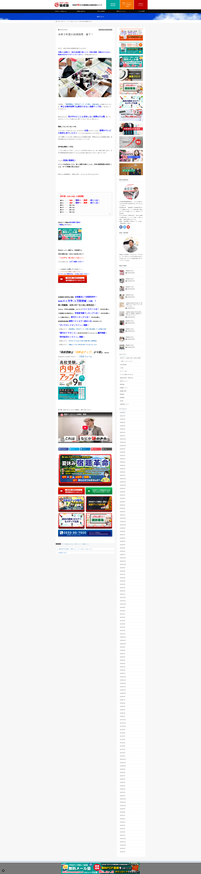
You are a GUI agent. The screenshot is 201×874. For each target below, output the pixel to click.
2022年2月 (122, 591)
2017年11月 (123, 723)
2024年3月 (122, 508)
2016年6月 (122, 779)
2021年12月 (123, 597)
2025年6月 (122, 458)
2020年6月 (122, 657)
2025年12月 (123, 439)
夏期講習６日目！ (130, 295)
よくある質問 (141, 11)
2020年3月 (122, 666)
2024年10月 (123, 485)
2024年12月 (123, 478)
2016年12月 (123, 759)
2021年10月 (123, 604)
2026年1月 (122, 435)
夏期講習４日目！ (130, 329)
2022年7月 (122, 574)
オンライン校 (123, 371)
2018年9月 (122, 696)
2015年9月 (122, 808)
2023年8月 (122, 531)
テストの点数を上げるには (105, 29)
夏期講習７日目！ (130, 287)
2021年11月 (123, 600)
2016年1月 (122, 795)
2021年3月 (122, 627)
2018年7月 (122, 699)
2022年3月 (122, 587)
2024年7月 (122, 495)
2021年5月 (122, 620)
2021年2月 (122, 630)
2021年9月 (122, 607)
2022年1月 (122, 594)
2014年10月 (123, 845)
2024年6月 (122, 498)
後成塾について (85, 544)
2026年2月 (122, 432)
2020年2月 (122, 670)
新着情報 (122, 397)
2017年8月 (122, 732)
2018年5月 (122, 706)
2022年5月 (122, 581)
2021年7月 (122, 614)
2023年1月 (122, 554)
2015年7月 (122, 815)
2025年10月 (123, 445)
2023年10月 (123, 524)
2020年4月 (122, 663)
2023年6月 (122, 538)
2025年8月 (122, 452)
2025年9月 (122, 449)
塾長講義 (122, 384)
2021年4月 (122, 624)
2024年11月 (123, 482)
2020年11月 (123, 640)
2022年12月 (123, 557)
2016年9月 (122, 769)
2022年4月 (122, 584)
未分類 (121, 401)
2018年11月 (123, 690)
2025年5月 (122, 462)
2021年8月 (122, 610)
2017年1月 (122, 756)
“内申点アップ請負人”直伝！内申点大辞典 (130, 358)
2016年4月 (122, 785)
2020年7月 (122, 653)
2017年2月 (122, 752)
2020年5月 (122, 660)
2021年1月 (122, 633)
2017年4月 (122, 746)
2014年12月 (123, 838)
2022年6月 (122, 577)
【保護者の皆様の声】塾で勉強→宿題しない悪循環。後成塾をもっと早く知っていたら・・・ (134, 313)
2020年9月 (122, 647)
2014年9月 (122, 848)
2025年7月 (122, 455)
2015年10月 (123, 805)
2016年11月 (123, 762)
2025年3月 (122, 468)
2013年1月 (122, 851)
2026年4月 (122, 425)
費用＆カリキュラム (121, 11)
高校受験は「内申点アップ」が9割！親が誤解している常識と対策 (87, 329)
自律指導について (124, 404)
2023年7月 (122, 534)
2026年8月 (122, 412)
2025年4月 (122, 465)
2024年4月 (122, 505)
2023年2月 (122, 551)
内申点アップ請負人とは (60, 11)
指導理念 (122, 394)
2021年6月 (122, 617)
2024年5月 (122, 501)
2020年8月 (122, 650)
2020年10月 (123, 643)
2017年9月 (122, 729)
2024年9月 (122, 488)
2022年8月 (122, 571)
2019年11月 (123, 680)
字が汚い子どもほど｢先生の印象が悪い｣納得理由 (82, 340)
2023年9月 (122, 528)
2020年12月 (123, 637)
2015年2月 (122, 832)
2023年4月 (122, 544)
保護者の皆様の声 (81, 11)
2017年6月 (122, 739)
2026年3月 (122, 429)
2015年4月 (122, 825)
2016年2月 (122, 792)
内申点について (77, 544)
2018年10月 (123, 693)
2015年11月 (123, 802)
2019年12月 (123, 676)
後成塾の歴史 (123, 391)
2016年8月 (122, 772)
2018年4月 (122, 709)
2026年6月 (122, 419)
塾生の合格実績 (101, 11)
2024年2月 (122, 511)
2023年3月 (122, 548)
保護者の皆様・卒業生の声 (126, 377)
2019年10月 (123, 683)
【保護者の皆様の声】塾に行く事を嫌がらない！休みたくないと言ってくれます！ (134, 304)
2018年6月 (122, 703)
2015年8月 (122, 812)
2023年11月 (123, 521)
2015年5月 (122, 822)
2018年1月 (122, 716)
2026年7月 (122, 415)
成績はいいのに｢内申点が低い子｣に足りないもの (82, 344)
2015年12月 (123, 799)
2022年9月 (122, 567)
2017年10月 (123, 726)
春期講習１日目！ (62, 552)
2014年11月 (123, 841)
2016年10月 (123, 766)
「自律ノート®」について (126, 361)
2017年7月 (122, 736)
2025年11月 (123, 442)
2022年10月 (123, 564)
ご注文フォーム (85, 356)
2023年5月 (122, 541)
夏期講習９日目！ (130, 270)
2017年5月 (122, 742)
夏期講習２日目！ (130, 345)
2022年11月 (123, 561)
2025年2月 (122, 472)
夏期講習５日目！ (130, 321)
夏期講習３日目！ (130, 337)
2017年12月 (123, 719)
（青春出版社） (82, 104)
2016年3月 (122, 789)
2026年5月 (122, 422)
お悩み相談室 (123, 364)
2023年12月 (123, 518)
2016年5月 (122, 782)
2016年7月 (122, 775)
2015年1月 (122, 835)
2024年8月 (122, 491)
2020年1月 (122, 673)
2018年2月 (122, 713)
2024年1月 (122, 515)
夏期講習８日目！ (130, 279)
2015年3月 (122, 828)
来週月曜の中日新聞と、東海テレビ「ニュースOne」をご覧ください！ (76, 549)
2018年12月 (123, 686)
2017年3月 (122, 749)
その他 (121, 367)
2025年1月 (122, 475)
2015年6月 (122, 818)
